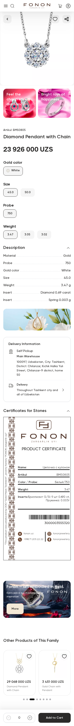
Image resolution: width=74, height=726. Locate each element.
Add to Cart (54, 717)
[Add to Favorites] (55, 19)
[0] (60, 5)
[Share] (66, 19)
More (15, 608)
